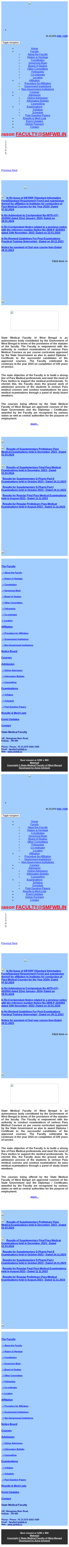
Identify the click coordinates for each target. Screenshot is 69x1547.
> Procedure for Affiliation (14, 633)
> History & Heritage (11, 578)
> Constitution (9, 584)
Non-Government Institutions (38, 89)
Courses (34, 92)
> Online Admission (11, 670)
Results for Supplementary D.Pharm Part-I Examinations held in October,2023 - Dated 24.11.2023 (33, 488)
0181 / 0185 (62, 36)
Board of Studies (37, 66)
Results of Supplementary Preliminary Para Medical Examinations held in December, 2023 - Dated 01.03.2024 (33, 452)
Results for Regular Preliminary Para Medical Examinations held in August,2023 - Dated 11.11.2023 (33, 505)
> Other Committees (11, 603)
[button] (6, 170)
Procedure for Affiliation (38, 83)
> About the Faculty (11, 572)
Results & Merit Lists (34, 118)
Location (38, 77)
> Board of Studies (11, 596)
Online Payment (34, 124)
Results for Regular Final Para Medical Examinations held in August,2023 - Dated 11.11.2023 (33, 497)
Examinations (34, 106)
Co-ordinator (38, 74)
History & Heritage (37, 57)
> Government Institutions (15, 639)
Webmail (34, 762)
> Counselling (9, 682)
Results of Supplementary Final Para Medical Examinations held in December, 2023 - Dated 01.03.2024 (31, 470)
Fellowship (37, 71)
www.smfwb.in (15, 751)
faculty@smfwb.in (18, 749)
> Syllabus (7, 695)
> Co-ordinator (9, 614)
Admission (35, 95)
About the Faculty (38, 54)
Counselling (38, 103)
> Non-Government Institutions (17, 645)
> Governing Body (11, 590)
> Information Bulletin (12, 676)
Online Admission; (37, 98)
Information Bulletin (38, 100)
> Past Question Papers (13, 707)
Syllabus (38, 109)
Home (34, 48)
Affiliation (34, 80)
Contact (34, 127)
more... (34, 424)
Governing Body (38, 63)
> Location (7, 620)
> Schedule (7, 701)
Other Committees (37, 68)
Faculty (34, 51)
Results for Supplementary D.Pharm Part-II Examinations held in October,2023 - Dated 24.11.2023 (33, 480)
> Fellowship (8, 608)
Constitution (38, 60)
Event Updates (34, 121)
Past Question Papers (37, 115)
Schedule (37, 112)
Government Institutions (37, 86)
